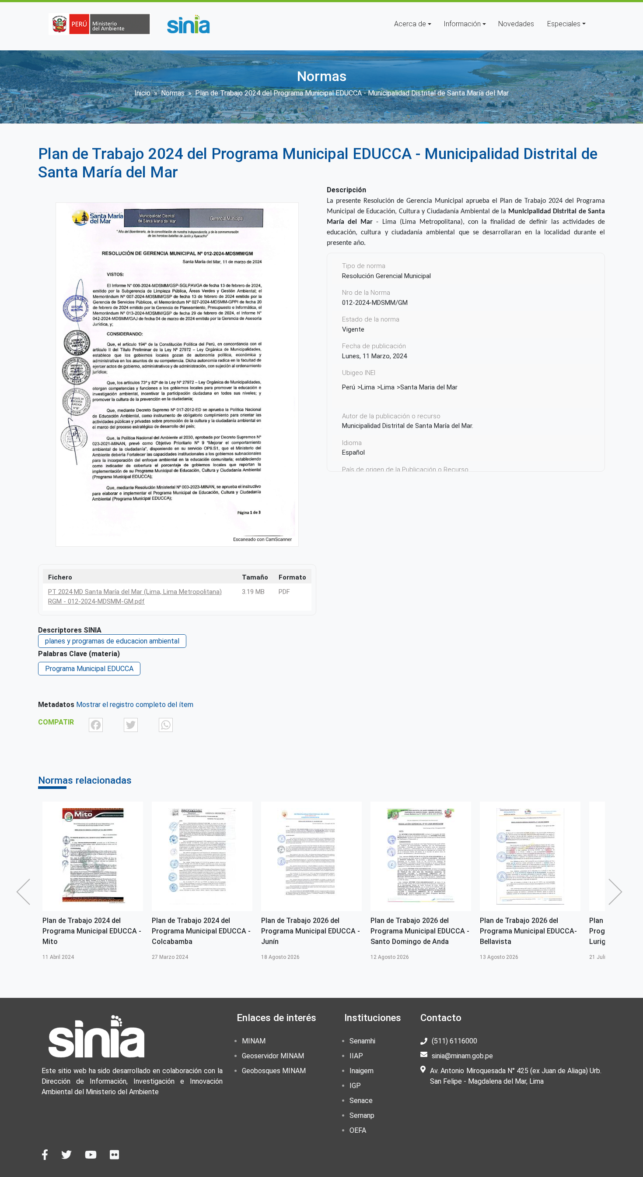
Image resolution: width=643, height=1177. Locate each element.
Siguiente (617, 892)
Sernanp (361, 1115)
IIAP (356, 1056)
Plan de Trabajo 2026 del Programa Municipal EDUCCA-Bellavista (528, 931)
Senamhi (362, 1041)
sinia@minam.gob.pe (462, 1056)
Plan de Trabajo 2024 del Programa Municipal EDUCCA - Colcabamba (201, 931)
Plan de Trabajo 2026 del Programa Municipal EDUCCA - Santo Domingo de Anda (419, 931)
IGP (355, 1086)
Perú (348, 387)
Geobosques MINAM (274, 1071)
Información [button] (462, 24)
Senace (361, 1100)
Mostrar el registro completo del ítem (134, 704)
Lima (368, 387)
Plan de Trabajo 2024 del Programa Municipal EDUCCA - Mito (91, 931)
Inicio (142, 93)
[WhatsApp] (165, 724)
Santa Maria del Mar (429, 387)
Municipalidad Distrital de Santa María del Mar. (407, 426)
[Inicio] (188, 24)
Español (353, 452)
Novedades (516, 24)
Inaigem (361, 1071)
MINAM (254, 1041)
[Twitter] (130, 724)
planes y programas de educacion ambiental (112, 641)
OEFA (357, 1130)
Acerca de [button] (410, 24)
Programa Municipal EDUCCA (89, 668)
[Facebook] (95, 724)
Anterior (25, 892)
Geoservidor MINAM (273, 1056)
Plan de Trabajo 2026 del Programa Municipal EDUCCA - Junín (310, 931)
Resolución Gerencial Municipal (386, 276)
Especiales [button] (563, 24)
